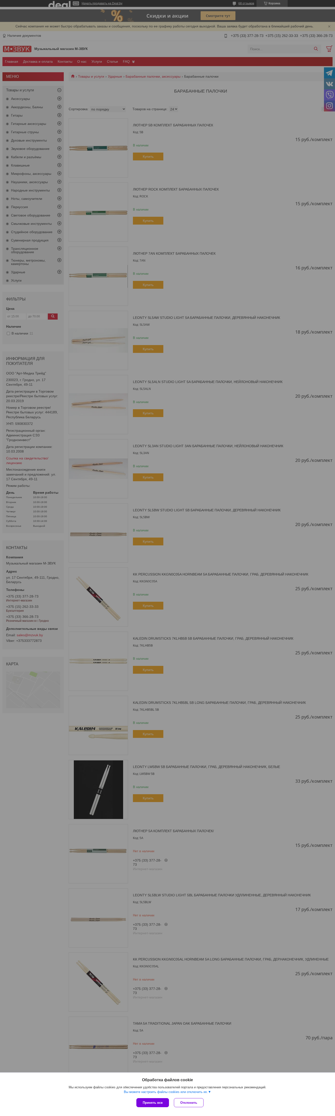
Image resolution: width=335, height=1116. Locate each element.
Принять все (153, 1102)
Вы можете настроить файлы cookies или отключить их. (166, 1092)
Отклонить (188, 1102)
